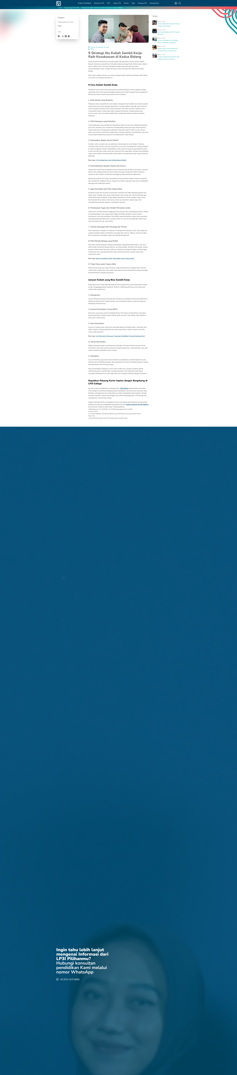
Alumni (126, 3)
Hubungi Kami (154, 3)
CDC (108, 3)
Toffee (92, 49)
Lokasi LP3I (117, 3)
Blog (133, 3)
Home (60, 8)
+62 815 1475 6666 (69, 979)
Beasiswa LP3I (99, 3)
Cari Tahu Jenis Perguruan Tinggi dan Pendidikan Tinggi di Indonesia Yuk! (120, 336)
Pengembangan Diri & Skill (71, 8)
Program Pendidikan (84, 3)
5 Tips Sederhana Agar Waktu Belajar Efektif (111, 160)
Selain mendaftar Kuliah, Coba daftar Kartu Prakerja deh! (115, 258)
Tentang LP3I (142, 3)
